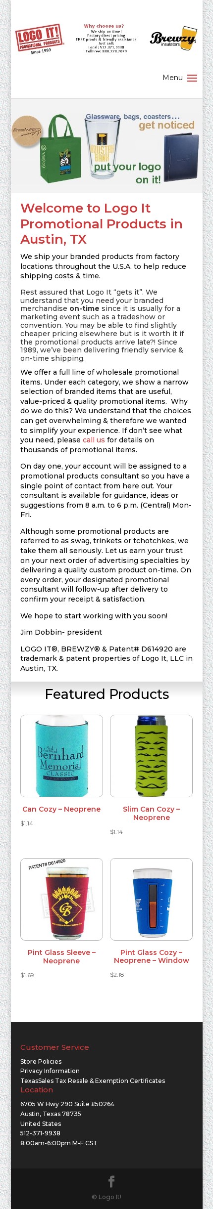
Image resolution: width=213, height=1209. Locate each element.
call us (94, 439)
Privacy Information (50, 1071)
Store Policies (40, 1061)
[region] (107, 149)
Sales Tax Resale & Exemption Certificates (101, 1080)
